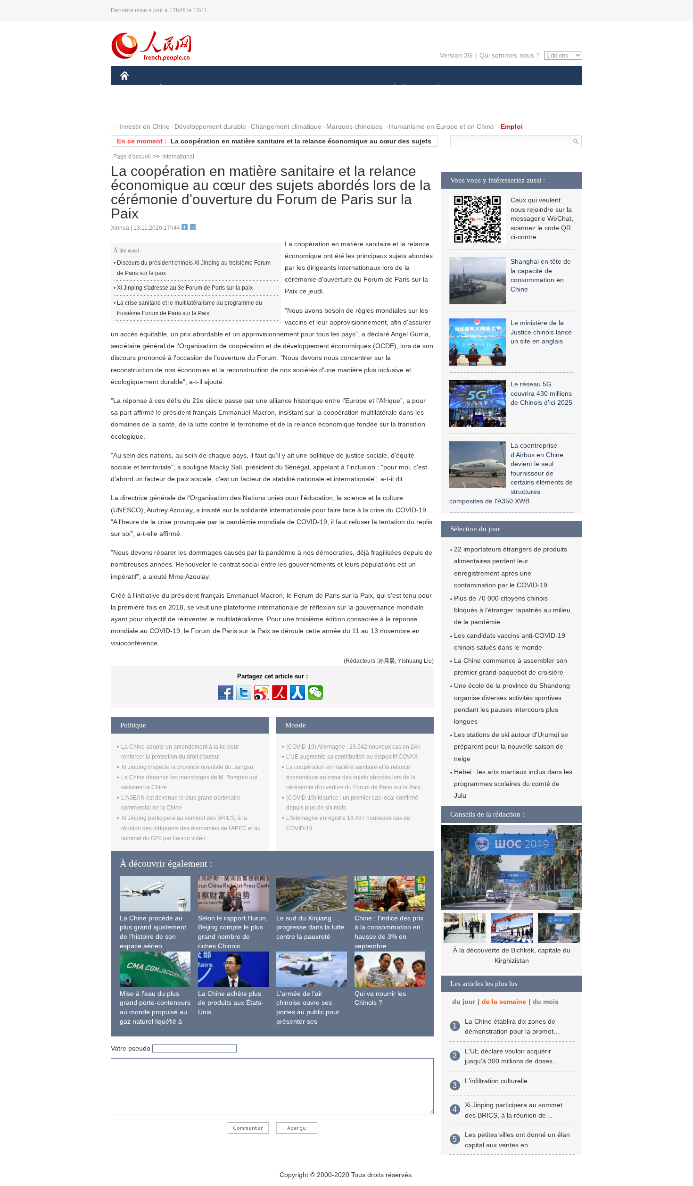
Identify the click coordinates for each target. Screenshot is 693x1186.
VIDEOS (220, 108)
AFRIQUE (262, 89)
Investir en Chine (144, 126)
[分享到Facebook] (225, 692)
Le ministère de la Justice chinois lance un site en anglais (541, 332)
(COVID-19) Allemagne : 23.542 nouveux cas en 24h (353, 746)
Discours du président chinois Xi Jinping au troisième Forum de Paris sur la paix (194, 267)
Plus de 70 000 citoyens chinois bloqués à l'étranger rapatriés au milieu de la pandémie (512, 610)
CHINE (136, 89)
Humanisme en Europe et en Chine (441, 126)
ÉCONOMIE (178, 89)
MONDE (222, 89)
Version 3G (456, 55)
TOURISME (512, 89)
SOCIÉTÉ (390, 89)
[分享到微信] (315, 692)
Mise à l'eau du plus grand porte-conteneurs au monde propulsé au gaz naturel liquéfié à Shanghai (155, 1012)
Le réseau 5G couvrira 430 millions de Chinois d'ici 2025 (541, 393)
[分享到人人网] (297, 692)
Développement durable (210, 126)
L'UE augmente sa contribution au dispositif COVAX (352, 756)
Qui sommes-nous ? (509, 55)
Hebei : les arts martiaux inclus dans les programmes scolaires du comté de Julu (513, 783)
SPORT (471, 89)
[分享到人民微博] (279, 692)
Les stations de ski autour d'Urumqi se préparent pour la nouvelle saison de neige (511, 746)
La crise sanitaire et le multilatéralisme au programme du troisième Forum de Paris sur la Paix (189, 308)
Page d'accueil (132, 156)
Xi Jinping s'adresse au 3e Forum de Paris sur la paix (185, 287)
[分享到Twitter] (243, 692)
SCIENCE (305, 89)
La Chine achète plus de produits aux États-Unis (231, 1003)
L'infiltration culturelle (496, 1081)
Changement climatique (286, 126)
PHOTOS (181, 108)
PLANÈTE (433, 89)
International (178, 156)
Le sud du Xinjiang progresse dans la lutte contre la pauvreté (310, 927)
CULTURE (347, 89)
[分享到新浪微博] (261, 692)
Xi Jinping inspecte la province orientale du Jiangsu (187, 767)
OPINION (141, 108)
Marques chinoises (354, 126)
